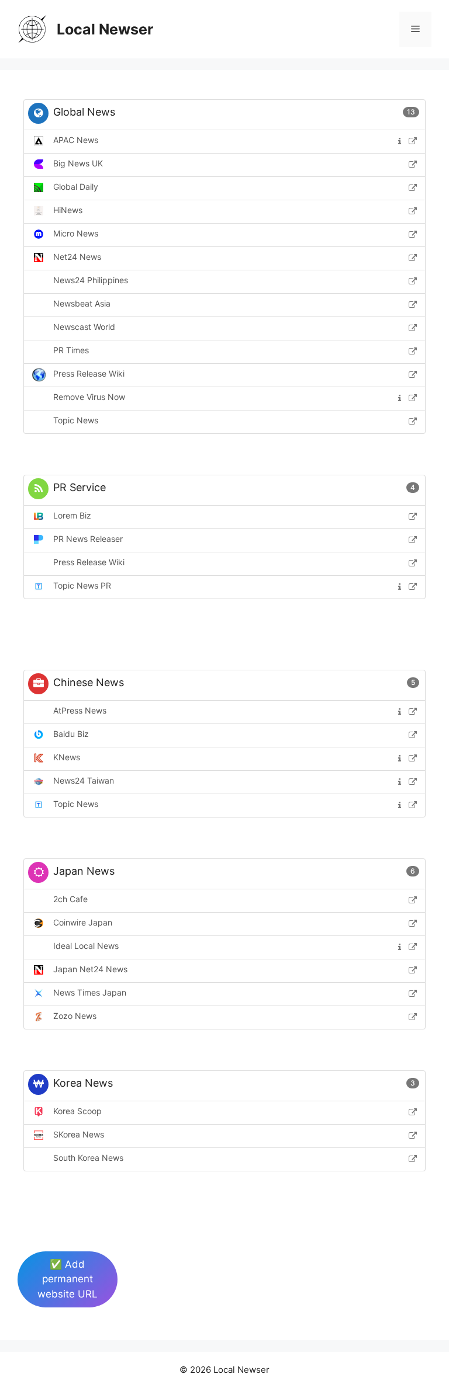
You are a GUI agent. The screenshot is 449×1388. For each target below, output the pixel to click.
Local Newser (105, 29)
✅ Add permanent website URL (67, 1279)
